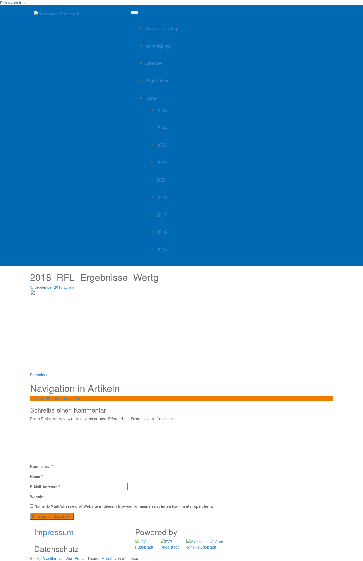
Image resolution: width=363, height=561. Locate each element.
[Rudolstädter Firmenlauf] (56, 13)
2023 (161, 144)
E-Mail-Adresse (45, 486)
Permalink (38, 374)
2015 (161, 249)
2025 (161, 110)
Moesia (108, 558)
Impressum (54, 532)
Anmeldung (158, 45)
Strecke (154, 62)
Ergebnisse (158, 80)
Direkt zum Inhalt (14, 2)
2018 (161, 197)
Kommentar (41, 466)
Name (36, 476)
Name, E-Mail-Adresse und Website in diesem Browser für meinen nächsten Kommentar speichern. (124, 506)
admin (69, 287)
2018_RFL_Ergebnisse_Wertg (58, 398)
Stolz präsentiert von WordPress (57, 558)
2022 (161, 162)
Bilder (152, 97)
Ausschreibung (161, 28)
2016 (161, 231)
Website (37, 496)
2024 (161, 127)
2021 (161, 179)
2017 (161, 214)
